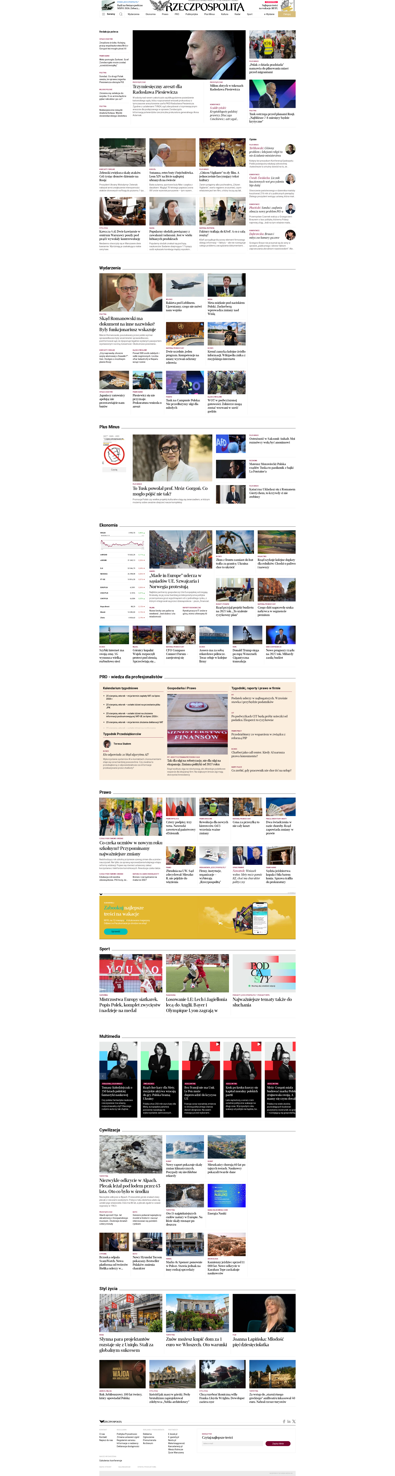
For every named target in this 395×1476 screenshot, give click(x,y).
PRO (177, 14)
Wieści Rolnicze (175, 1449)
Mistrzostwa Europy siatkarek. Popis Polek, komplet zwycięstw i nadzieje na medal (130, 1005)
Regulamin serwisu (126, 1440)
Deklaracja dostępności (128, 1446)
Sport (249, 14)
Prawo (165, 14)
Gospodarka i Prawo (181, 688)
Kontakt (103, 1437)
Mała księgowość (176, 1443)
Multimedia (109, 1036)
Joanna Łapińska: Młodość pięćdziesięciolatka (258, 1342)
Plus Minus (209, 14)
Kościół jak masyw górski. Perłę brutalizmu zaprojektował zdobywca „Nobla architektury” (169, 1398)
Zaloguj (287, 14)
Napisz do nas (106, 1440)
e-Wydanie (269, 14)
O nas (102, 1434)
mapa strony (105, 1467)
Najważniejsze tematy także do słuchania (262, 1002)
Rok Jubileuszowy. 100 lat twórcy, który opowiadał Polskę (120, 1396)
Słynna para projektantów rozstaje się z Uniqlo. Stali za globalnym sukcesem (126, 1345)
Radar (238, 14)
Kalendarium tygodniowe (120, 688)
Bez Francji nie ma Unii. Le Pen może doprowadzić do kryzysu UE (200, 1093)
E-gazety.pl (173, 1437)
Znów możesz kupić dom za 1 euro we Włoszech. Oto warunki (196, 1342)
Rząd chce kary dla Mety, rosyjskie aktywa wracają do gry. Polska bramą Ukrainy (159, 1093)
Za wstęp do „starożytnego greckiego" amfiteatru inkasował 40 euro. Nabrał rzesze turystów (272, 1398)
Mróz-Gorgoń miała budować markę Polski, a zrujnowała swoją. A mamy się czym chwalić (283, 1093)
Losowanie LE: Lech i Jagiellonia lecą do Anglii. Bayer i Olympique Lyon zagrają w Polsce (196, 1008)
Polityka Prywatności (127, 1434)
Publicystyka (192, 14)
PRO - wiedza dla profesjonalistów (130, 676)
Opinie (253, 139)
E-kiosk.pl (172, 1434)
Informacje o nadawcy (127, 1443)
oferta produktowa (146, 1467)
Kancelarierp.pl (175, 1446)
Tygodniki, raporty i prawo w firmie (255, 688)
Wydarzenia (133, 14)
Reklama (147, 1434)
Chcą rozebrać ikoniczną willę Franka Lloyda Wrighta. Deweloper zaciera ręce (222, 1398)
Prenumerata (149, 1440)
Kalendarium (124, 1467)
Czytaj (114, 469)
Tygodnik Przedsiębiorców (122, 734)
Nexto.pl (172, 1440)
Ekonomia (151, 14)
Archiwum (148, 1443)
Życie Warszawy (176, 1452)
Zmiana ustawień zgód (128, 1437)
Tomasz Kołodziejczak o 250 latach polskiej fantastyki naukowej (117, 1091)
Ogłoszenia (148, 1437)
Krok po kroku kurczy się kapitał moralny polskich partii (242, 1091)
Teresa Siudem (122, 743)
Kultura (224, 14)
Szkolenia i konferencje (110, 1460)
